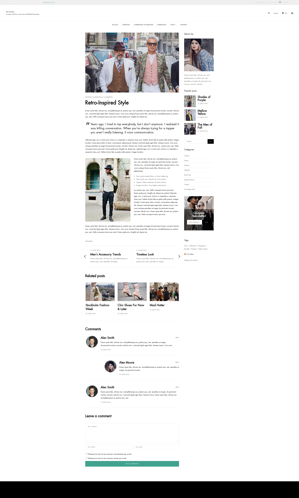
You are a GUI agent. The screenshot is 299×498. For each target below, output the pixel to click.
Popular (194, 249)
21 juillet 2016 (203, 104)
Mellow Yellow (202, 112)
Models (187, 249)
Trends (186, 184)
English (285, 2)
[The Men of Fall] (190, 129)
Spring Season (189, 180)
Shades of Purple (204, 98)
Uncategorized (189, 189)
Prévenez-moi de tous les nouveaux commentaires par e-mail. (110, 454)
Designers (89, 241)
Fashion (88, 97)
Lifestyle (187, 170)
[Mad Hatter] (164, 291)
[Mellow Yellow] (190, 115)
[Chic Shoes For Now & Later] (132, 291)
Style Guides (203, 249)
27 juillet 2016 (91, 314)
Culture (186, 156)
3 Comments (108, 97)
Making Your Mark (190, 260)
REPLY (177, 338)
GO (210, 141)
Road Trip (187, 175)
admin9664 (98, 97)
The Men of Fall (205, 126)
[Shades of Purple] (190, 101)
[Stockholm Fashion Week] (100, 291)
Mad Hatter (157, 305)
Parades (190, 254)
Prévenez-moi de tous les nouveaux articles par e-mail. (107, 458)
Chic (185, 246)
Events (186, 161)
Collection (192, 246)
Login (276, 13)
